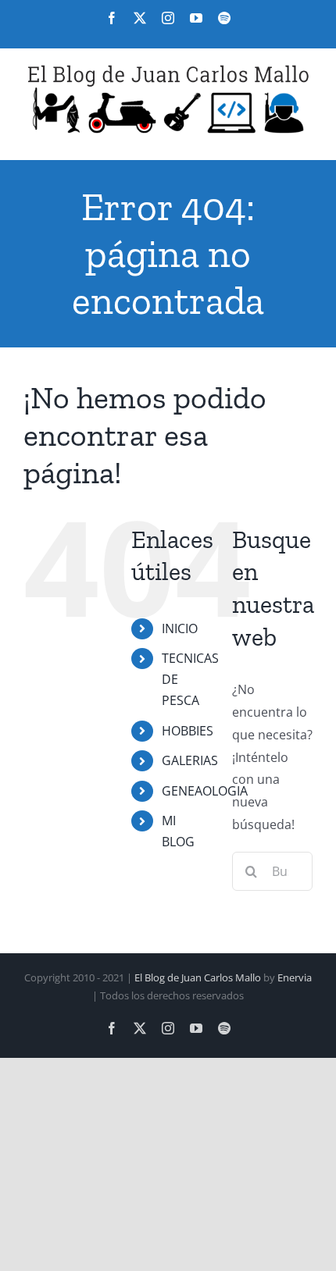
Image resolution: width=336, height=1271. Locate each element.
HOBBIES (187, 730)
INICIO (180, 628)
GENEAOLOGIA (205, 790)
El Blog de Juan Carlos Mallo (197, 977)
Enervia (294, 977)
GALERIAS (190, 760)
